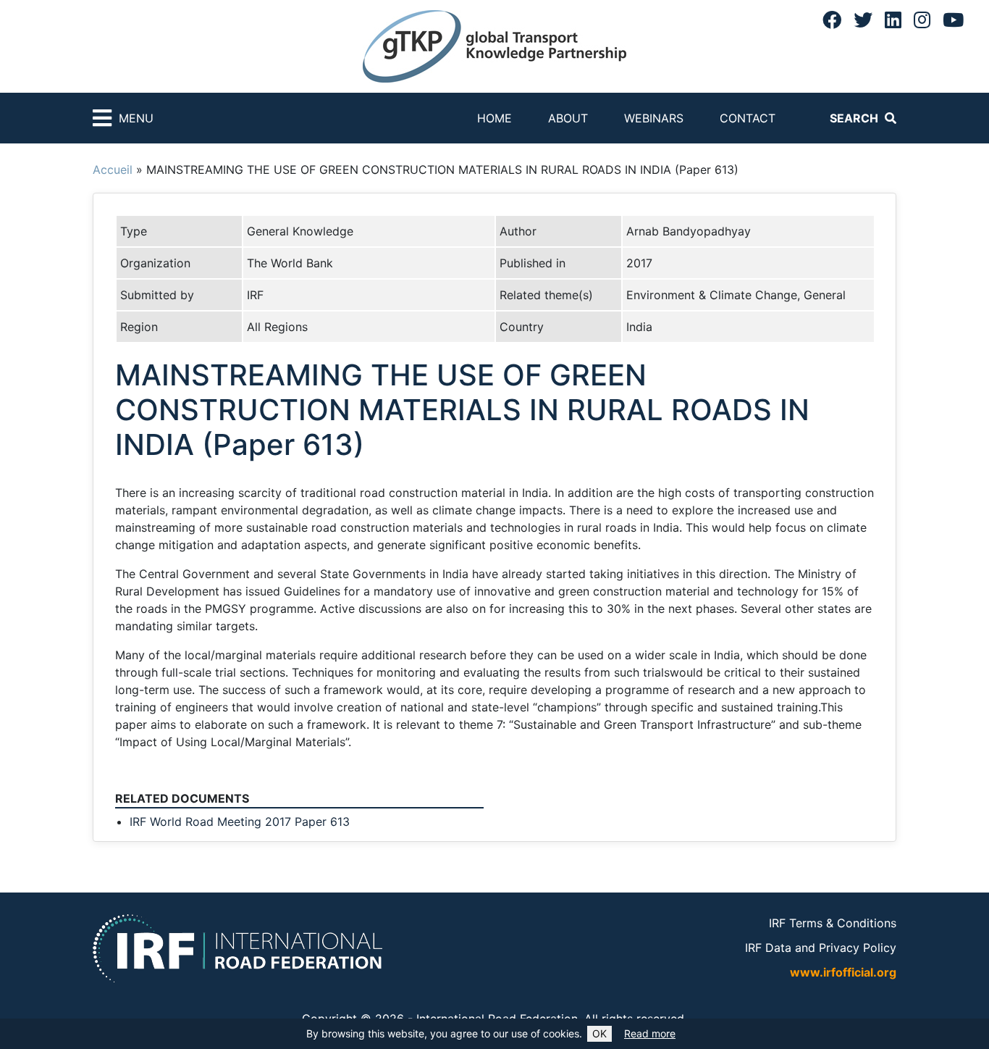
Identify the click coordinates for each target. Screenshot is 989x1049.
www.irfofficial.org (843, 972)
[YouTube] (953, 19)
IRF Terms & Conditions (832, 923)
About (568, 118)
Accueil (112, 169)
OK (599, 1033)
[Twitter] (863, 19)
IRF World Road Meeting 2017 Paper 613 (240, 821)
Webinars (653, 118)
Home (494, 118)
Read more (650, 1033)
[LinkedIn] (893, 19)
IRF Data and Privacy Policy (820, 947)
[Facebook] (831, 19)
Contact (747, 118)
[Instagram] (922, 19)
